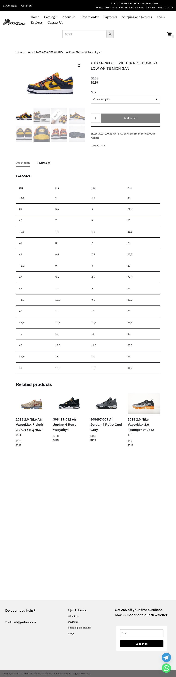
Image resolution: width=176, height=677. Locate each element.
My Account (9, 5)
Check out (26, 5)
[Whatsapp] (166, 668)
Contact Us (55, 22)
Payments (110, 17)
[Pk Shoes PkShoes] (14, 21)
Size (93, 92)
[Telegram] (166, 657)
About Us (68, 17)
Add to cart (130, 118)
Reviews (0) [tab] (44, 162)
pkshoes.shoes (150, 3)
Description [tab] (23, 162)
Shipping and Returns (137, 17)
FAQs (161, 17)
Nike (28, 52)
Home (35, 17)
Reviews (37, 22)
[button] (56, 17)
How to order (89, 17)
